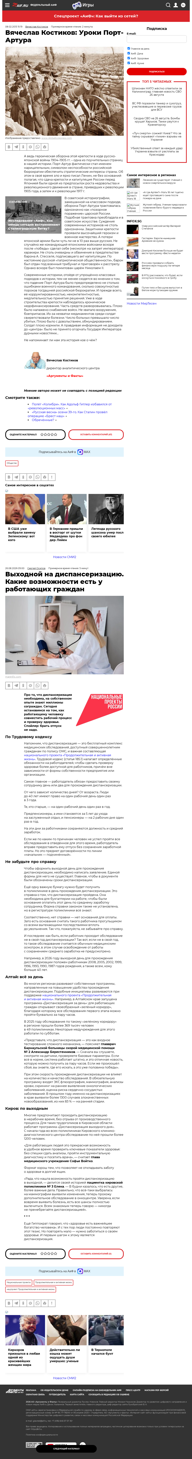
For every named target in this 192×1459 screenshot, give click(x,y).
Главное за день (140, 48)
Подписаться (156, 71)
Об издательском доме (54, 1390)
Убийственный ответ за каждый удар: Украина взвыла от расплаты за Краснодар (157, 151)
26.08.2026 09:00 (14, 568)
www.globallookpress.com (56, 138)
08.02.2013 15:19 (13, 26)
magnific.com (13, 676)
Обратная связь (35, 1394)
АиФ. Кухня (137, 63)
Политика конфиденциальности (42, 1435)
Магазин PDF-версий (157, 1390)
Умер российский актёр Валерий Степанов (161, 227)
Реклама (31, 1390)
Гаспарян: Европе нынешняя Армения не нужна (158, 239)
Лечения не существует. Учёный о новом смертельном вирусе (162, 181)
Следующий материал (66, 1449)
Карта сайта (77, 1394)
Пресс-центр (133, 1390)
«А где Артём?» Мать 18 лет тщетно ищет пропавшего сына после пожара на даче (163, 195)
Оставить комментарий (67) (96, 434)
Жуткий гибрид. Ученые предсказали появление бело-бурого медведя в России (165, 207)
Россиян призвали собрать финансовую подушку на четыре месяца (161, 266)
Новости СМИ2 (64, 557)
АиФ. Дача (137, 53)
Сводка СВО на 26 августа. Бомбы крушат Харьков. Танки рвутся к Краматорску (157, 121)
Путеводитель (57, 1394)
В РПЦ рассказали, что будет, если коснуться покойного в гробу (162, 276)
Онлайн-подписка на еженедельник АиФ (97, 1390)
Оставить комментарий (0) (96, 1254)
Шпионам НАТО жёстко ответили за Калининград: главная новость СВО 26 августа (157, 91)
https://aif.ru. (36, 1429)
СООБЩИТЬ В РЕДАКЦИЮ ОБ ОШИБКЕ (108, 1394)
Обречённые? (43, 420)
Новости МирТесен (142, 303)
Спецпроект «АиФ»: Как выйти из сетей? (96, 16)
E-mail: (131, 33)
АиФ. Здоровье (140, 58)
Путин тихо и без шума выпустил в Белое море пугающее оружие (162, 289)
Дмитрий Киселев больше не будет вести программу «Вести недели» (162, 252)
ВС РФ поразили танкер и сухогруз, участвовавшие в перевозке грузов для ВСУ (157, 106)
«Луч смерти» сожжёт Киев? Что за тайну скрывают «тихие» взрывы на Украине (156, 136)
